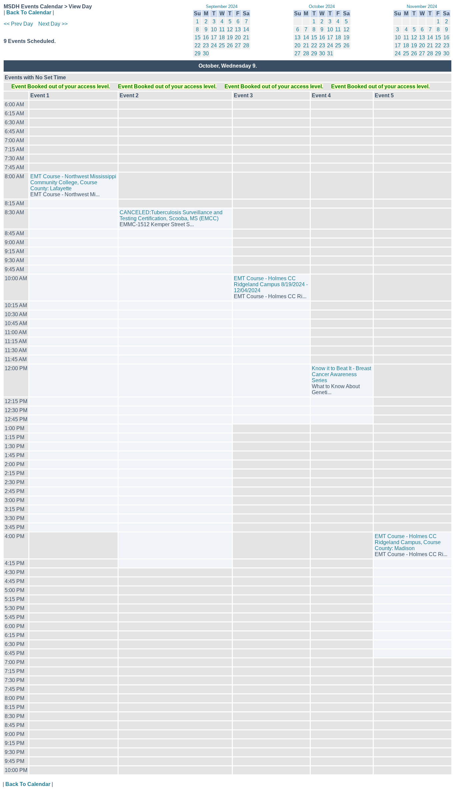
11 (222, 29)
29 (198, 53)
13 (238, 29)
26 (230, 45)
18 (222, 37)
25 (222, 45)
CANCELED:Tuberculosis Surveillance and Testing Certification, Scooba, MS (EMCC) (171, 215)
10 (214, 29)
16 (206, 37)
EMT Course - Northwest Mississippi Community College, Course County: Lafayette (73, 182)
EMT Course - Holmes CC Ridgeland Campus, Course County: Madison (408, 542)
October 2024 (322, 6)
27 (238, 45)
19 (230, 37)
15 (198, 37)
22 (198, 45)
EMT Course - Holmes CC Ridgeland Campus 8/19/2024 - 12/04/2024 (271, 284)
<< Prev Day (18, 24)
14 (246, 29)
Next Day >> (53, 24)
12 (230, 29)
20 (238, 37)
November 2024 (422, 6)
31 (330, 53)
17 (214, 37)
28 (246, 45)
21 (246, 37)
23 (206, 45)
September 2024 (221, 6)
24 (214, 45)
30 (206, 53)
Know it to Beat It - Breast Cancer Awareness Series (341, 374)
